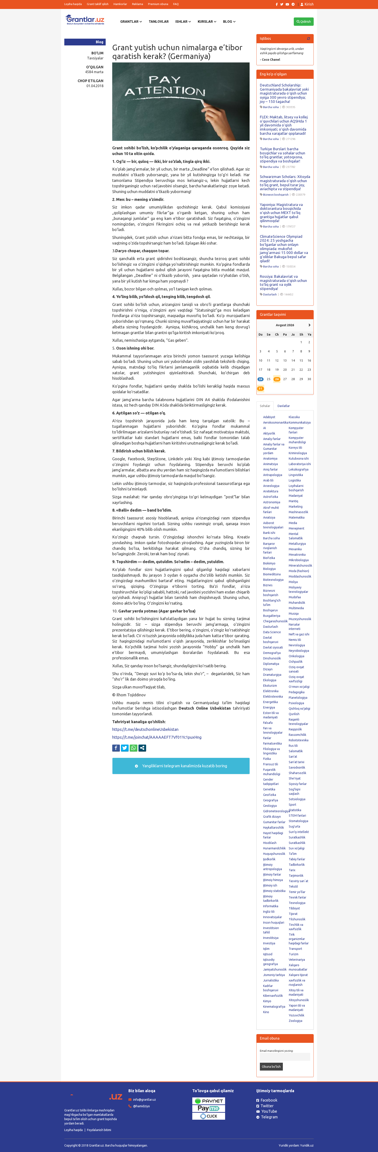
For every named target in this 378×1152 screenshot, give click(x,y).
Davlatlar (284, 406)
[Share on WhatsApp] (133, 748)
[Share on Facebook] (116, 748)
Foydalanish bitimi (99, 1130)
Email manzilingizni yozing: (276, 1050)
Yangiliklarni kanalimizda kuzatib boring (184, 766)
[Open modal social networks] (142, 748)
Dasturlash (270, 294)
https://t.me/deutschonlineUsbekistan (145, 729)
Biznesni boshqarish (276, 194)
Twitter (267, 1106)
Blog (228, 22)
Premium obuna (158, 3)
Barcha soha (271, 107)
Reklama (137, 3)
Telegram (269, 1117)
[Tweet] (125, 748)
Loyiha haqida (73, 3)
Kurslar (206, 22)
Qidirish (305, 21)
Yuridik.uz (307, 1145)
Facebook (269, 1100)
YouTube (269, 1111)
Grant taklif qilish (97, 3)
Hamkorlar (120, 3)
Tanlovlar (159, 22)
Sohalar (265, 406)
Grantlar (129, 22)
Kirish (309, 4)
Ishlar (181, 22)
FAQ (176, 3)
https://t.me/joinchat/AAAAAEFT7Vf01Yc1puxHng (156, 737)
